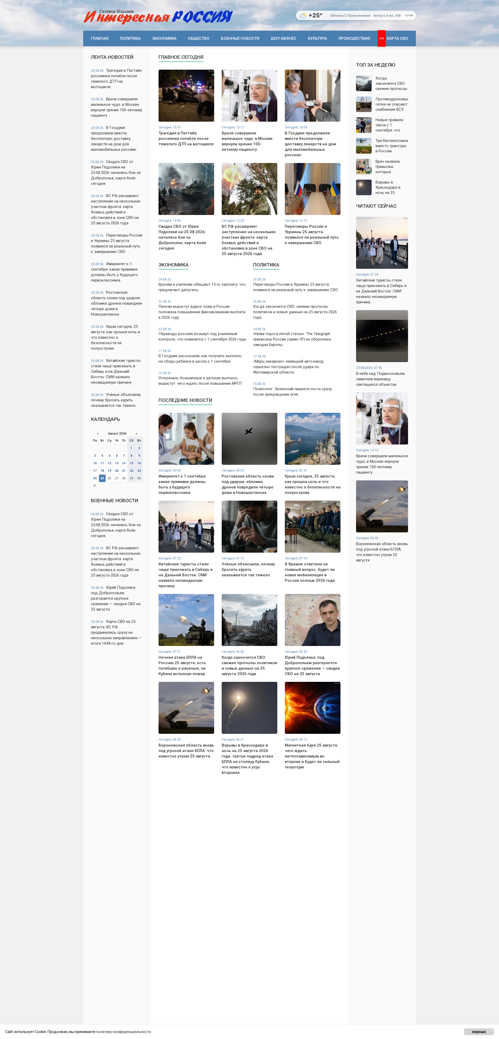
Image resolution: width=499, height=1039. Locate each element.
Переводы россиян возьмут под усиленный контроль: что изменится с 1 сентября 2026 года (202, 334)
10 (95, 463)
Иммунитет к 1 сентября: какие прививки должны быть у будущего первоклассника (114, 272)
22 (131, 471)
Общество (198, 38)
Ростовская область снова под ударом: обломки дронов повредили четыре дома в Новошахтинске (116, 303)
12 (109, 463)
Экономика (164, 38)
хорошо (479, 1032)
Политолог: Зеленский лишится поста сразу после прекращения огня (292, 389)
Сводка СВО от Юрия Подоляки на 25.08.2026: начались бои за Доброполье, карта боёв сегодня (116, 172)
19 (109, 471)
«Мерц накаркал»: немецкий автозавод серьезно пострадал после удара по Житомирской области (288, 365)
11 (102, 463)
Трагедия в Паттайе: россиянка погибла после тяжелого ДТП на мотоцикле (116, 78)
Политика (130, 38)
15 (131, 463)
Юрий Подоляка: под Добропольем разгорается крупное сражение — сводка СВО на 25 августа (115, 598)
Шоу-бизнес (283, 38)
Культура (317, 38)
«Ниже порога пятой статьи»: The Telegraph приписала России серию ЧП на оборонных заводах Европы (292, 337)
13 (117, 463)
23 (139, 471)
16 (139, 463)
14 (124, 463)
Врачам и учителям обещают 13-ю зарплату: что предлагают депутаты (202, 285)
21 (124, 471)
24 (95, 478)
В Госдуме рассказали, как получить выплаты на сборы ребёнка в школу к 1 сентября (200, 356)
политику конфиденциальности (123, 1032)
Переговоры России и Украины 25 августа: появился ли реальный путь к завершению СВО (116, 243)
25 (102, 478)
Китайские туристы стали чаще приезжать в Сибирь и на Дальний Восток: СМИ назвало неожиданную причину (116, 371)
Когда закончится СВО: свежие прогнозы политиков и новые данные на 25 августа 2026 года (295, 310)
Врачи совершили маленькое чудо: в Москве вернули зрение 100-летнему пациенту (116, 107)
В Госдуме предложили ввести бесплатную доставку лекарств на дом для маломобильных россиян (113, 138)
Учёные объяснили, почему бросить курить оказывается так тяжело (116, 400)
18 (102, 471)
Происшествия (354, 38)
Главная (100, 38)
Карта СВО (397, 38)
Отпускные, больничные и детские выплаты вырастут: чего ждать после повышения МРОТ (200, 378)
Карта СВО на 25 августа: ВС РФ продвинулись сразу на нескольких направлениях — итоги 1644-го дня (116, 632)
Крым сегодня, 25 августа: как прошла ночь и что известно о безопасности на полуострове (115, 337)
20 (117, 471)
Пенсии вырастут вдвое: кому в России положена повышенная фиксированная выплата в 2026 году (202, 310)
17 (95, 471)
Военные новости (240, 38)
